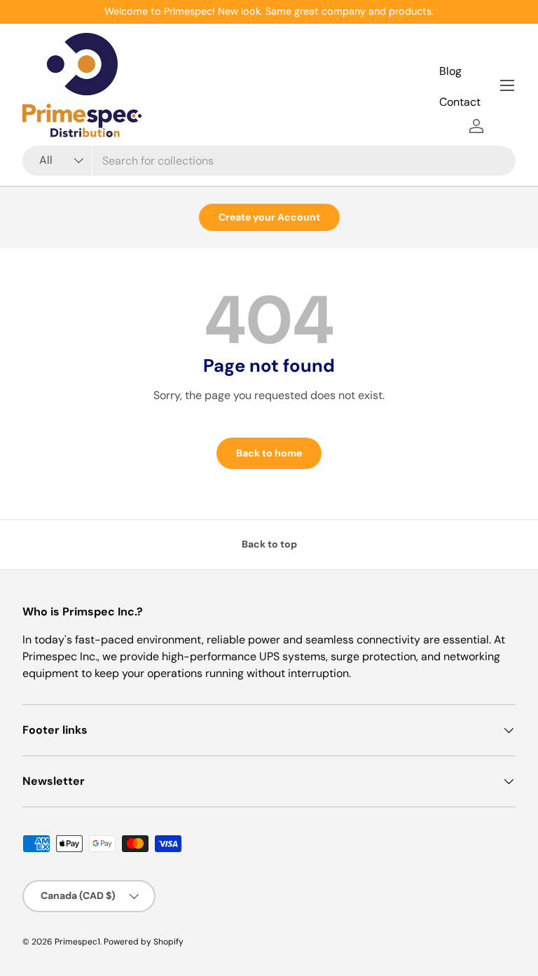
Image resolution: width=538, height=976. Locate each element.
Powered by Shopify (144, 941)
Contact (460, 102)
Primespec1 (77, 941)
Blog (450, 71)
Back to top (269, 544)
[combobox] (269, 161)
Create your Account (269, 217)
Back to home (269, 453)
